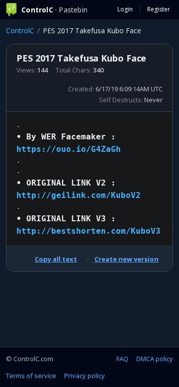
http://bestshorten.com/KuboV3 (88, 231)
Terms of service (31, 375)
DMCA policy (154, 358)
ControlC (20, 30)
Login (125, 9)
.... (88, 178)
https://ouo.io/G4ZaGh (68, 149)
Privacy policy (84, 375)
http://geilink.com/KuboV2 (78, 195)
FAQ (122, 358)
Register (158, 9)
